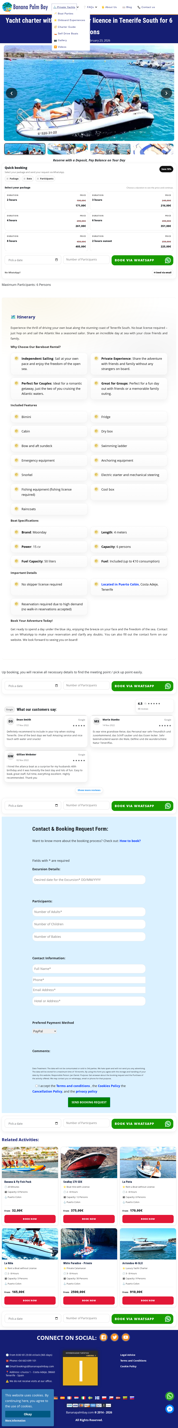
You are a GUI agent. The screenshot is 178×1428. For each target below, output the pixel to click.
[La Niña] (30, 1243)
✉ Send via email (162, 272)
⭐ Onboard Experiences (69, 20)
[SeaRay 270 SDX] (89, 1162)
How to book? (130, 841)
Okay (28, 1414)
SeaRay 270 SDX (72, 1181)
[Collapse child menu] (77, 7)
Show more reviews (89, 790)
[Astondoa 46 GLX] (148, 1243)
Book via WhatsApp (134, 260)
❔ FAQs (88, 7)
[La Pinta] (148, 1162)
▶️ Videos (60, 46)
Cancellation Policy (47, 1091)
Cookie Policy (128, 1366)
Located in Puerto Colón (120, 584)
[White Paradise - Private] (89, 1243)
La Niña (8, 1263)
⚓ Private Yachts (64, 7)
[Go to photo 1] (24, 149)
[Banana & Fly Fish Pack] (30, 1162)
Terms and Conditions (133, 1360)
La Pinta (127, 1181)
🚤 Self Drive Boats (66, 33)
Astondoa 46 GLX (132, 1263)
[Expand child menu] (96, 7)
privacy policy (86, 1091)
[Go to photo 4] (153, 149)
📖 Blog (127, 7)
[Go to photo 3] (110, 149)
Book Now (30, 1218)
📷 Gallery (60, 40)
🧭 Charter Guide (65, 27)
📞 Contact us (146, 7)
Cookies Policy (109, 1086)
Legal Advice (127, 1355)
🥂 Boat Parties (63, 13)
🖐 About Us (109, 7)
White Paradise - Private (77, 1263)
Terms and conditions (73, 1086)
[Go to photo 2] (67, 149)
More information (15, 1420)
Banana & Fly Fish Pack (17, 1181)
